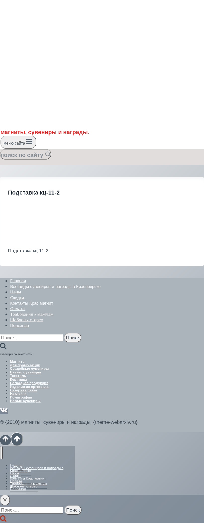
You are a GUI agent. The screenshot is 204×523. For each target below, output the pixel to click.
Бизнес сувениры (25, 372)
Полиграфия (21, 397)
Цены (15, 292)
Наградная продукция (29, 383)
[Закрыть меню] (1, 452)
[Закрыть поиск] (5, 500)
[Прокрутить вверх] (5, 440)
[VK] (4, 411)
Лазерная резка (23, 390)
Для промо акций (25, 365)
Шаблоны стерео (26, 320)
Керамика (18, 379)
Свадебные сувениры (29, 368)
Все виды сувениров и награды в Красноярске (55, 286)
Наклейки (18, 394)
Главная (18, 281)
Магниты (17, 361)
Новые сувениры (25, 401)
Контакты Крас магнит (31, 303)
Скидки (17, 297)
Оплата (17, 308)
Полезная (19, 325)
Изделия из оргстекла (29, 387)
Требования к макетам (31, 314)
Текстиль (18, 376)
